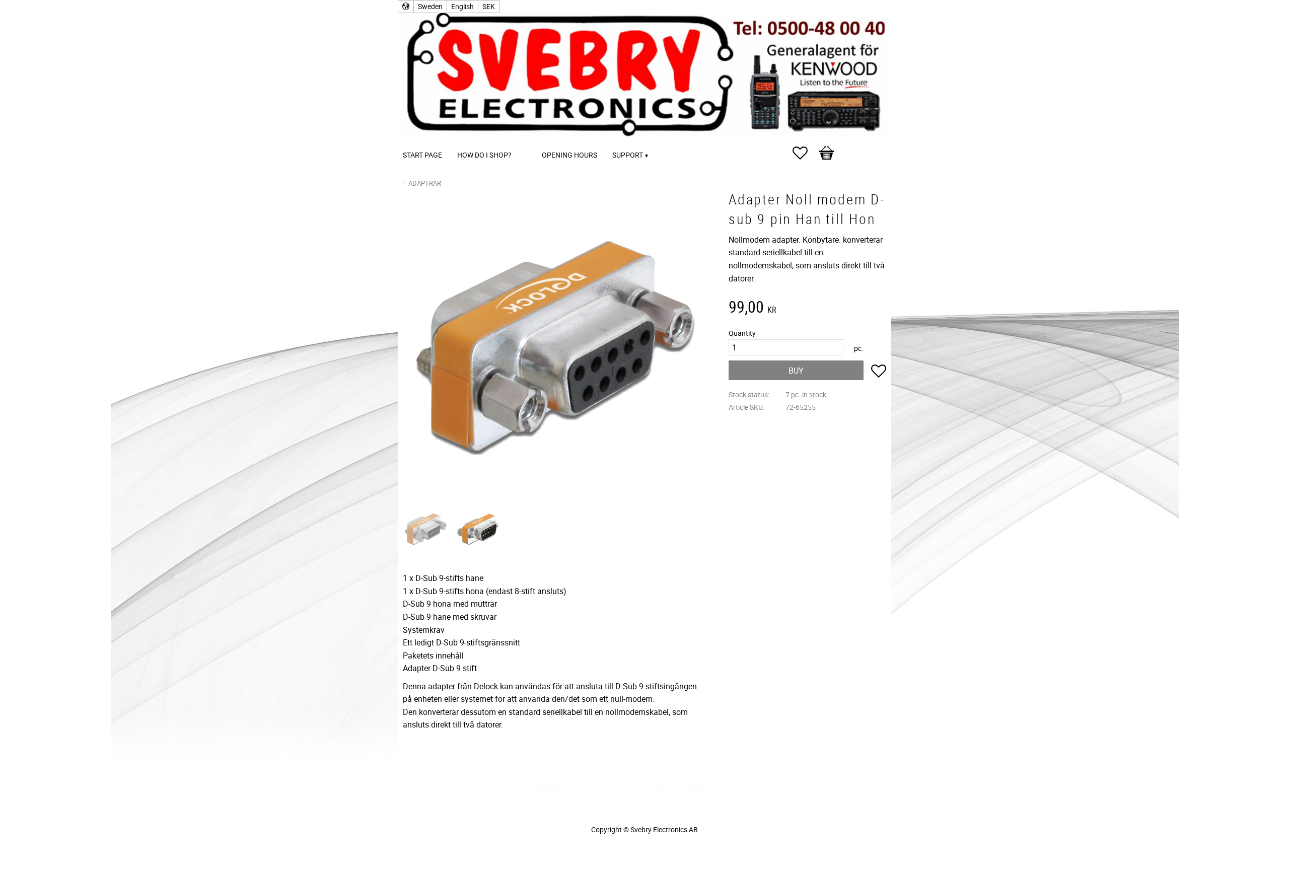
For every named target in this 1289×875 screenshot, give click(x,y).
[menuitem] (529, 141)
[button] (805, 153)
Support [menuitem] (627, 155)
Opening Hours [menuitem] (569, 155)
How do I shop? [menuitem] (484, 155)
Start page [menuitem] (422, 155)
